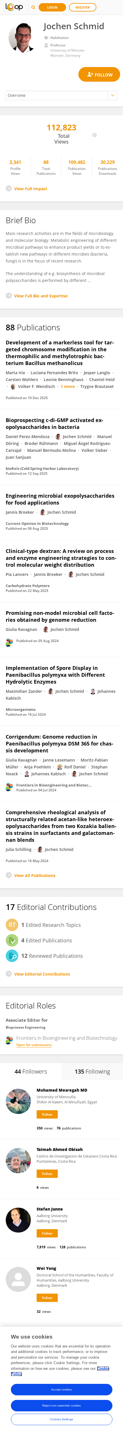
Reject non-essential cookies (61, 1405)
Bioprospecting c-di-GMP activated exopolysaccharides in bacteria (54, 423)
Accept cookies (61, 1389)
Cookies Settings (61, 1419)
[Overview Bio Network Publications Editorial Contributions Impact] (61, 95)
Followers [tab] (31, 1071)
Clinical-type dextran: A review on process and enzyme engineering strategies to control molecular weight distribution (61, 558)
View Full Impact (30, 188)
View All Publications (34, 875)
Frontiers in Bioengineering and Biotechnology (66, 1038)
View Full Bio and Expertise (41, 296)
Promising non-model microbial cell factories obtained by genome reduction (60, 616)
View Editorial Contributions (42, 974)
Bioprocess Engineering (25, 1027)
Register (83, 7)
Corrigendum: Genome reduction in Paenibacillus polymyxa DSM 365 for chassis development (59, 743)
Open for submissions (34, 1044)
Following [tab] (92, 1071)
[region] (61, 1379)
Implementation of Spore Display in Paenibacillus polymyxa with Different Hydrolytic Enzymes (55, 674)
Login (52, 7)
